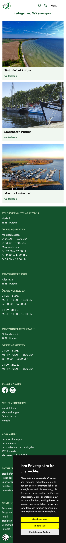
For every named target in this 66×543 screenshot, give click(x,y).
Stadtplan (7, 520)
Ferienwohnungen (12, 439)
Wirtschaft (7, 525)
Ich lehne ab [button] (40, 525)
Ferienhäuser (9, 443)
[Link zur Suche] (45, 5)
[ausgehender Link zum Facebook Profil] (5, 392)
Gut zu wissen (9, 416)
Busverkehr (8, 490)
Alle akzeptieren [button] (40, 519)
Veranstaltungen (10, 412)
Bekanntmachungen (12, 508)
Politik (5, 516)
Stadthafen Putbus (11, 474)
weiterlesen (10, 76)
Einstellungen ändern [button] (39, 532)
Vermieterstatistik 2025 (14, 455)
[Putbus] (6, 5)
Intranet (6, 529)
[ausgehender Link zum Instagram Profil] (13, 392)
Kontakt (6, 420)
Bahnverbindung (11, 482)
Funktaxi (6, 486)
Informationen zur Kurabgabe (18, 447)
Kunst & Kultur (9, 408)
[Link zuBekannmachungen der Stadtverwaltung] (39, 5)
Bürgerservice (9, 512)
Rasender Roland (11, 478)
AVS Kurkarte (9, 451)
